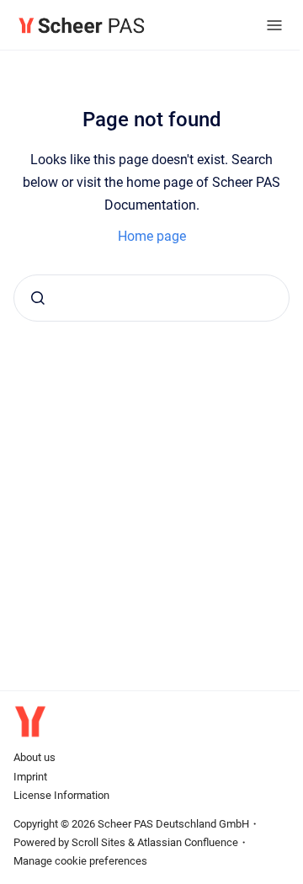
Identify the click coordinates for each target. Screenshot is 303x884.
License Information (61, 795)
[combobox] (151, 298)
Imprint (30, 776)
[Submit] (37, 298)
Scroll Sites (98, 842)
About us (34, 757)
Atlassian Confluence (187, 842)
